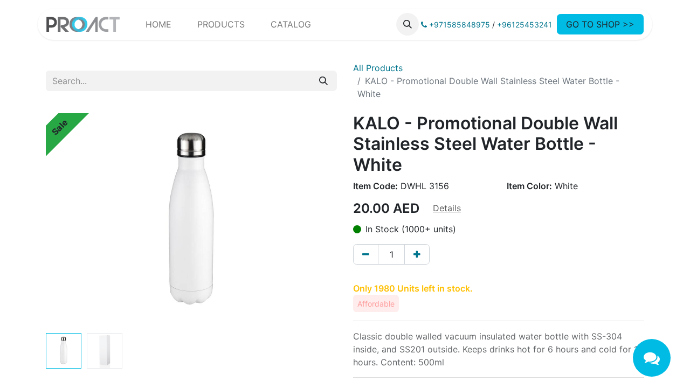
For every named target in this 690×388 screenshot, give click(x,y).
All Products (378, 68)
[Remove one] (365, 254)
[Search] (323, 81)
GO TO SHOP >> (600, 24)
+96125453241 (524, 24)
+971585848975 (458, 24)
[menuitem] (158, 24)
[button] (407, 24)
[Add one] (417, 254)
